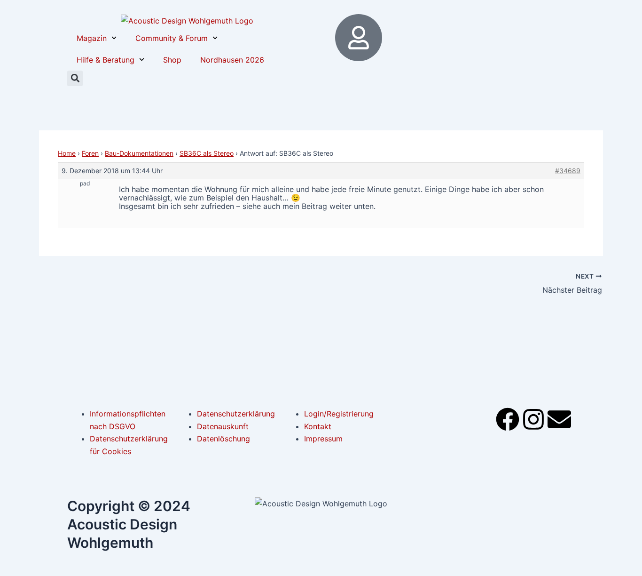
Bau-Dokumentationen (139, 153)
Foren (90, 153)
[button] (75, 78)
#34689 (567, 171)
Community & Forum (171, 38)
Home (67, 153)
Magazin (92, 38)
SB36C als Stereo (207, 153)
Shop (172, 59)
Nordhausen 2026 (232, 59)
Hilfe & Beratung (105, 59)
